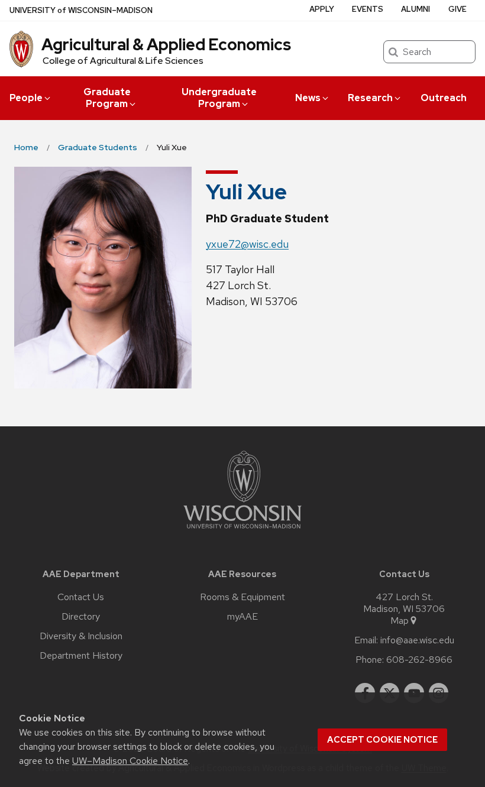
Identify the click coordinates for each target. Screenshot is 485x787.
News (308, 98)
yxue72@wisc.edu (247, 244)
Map (399, 621)
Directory (81, 617)
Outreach (444, 98)
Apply (321, 9)
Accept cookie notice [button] (382, 740)
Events (367, 9)
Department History (81, 656)
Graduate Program (107, 98)
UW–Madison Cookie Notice (130, 760)
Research (370, 98)
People (26, 98)
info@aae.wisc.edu (417, 640)
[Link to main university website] (242, 530)
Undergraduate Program (219, 98)
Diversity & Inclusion (81, 636)
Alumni (415, 9)
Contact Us (80, 597)
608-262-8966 (419, 660)
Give (457, 9)
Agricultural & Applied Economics (166, 44)
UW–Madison (81, 10)
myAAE (242, 617)
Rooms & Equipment (242, 597)
